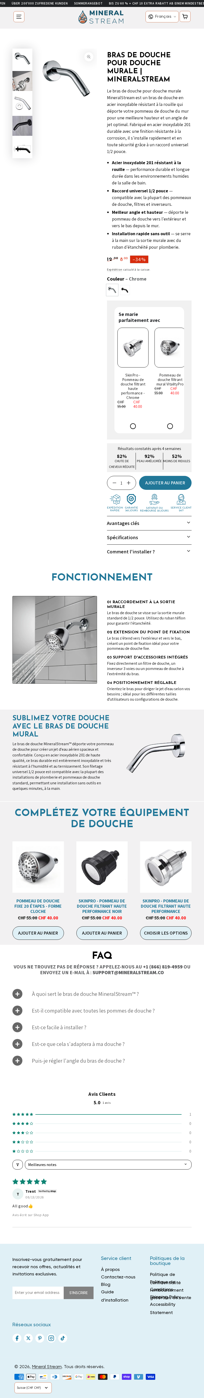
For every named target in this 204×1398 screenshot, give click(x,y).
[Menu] (18, 16)
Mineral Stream (47, 1367)
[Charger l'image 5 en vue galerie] (22, 126)
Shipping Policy (165, 1297)
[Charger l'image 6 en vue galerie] (22, 148)
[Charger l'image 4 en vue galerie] (22, 103)
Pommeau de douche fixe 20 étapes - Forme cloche (38, 906)
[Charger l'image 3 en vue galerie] (22, 81)
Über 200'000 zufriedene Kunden (40, 3)
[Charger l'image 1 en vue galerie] (22, 59)
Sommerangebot (88, 3)
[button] (102, 1114)
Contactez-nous (118, 1277)
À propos (110, 1269)
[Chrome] (112, 290)
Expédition (114, 269)
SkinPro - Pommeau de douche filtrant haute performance (166, 906)
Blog (105, 1284)
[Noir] (125, 290)
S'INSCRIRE (78, 1293)
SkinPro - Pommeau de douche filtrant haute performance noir (102, 906)
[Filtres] (17, 1165)
